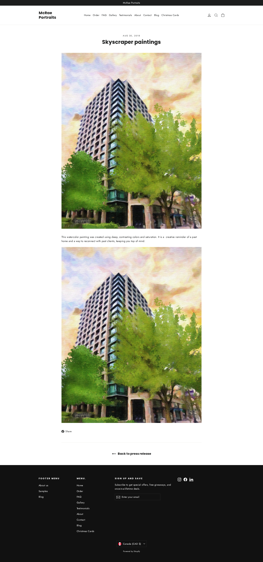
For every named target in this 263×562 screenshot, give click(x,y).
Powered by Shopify (131, 551)
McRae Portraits (47, 15)
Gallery (113, 15)
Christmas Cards (170, 15)
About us (43, 485)
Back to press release (134, 454)
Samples (43, 491)
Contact (147, 15)
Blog (156, 15)
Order (96, 15)
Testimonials (125, 15)
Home (87, 15)
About (137, 15)
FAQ (104, 15)
